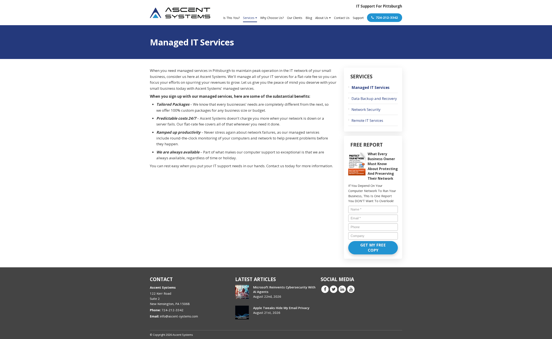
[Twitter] (333, 288)
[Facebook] (325, 288)
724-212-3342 (386, 17)
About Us (322, 18)
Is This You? (231, 18)
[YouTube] (351, 288)
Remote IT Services (367, 120)
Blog (309, 18)
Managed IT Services (370, 87)
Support (358, 18)
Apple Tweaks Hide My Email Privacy (281, 308)
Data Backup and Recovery (374, 98)
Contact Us (342, 18)
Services (249, 18)
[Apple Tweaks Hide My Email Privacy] (242, 312)
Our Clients (294, 18)
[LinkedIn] (342, 288)
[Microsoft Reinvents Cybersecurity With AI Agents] (242, 292)
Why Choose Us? (272, 18)
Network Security (366, 109)
